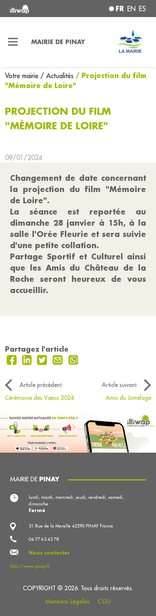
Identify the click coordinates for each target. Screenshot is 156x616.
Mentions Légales (67, 601)
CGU (104, 601)
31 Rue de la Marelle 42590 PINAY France (71, 526)
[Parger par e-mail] (59, 359)
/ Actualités (57, 75)
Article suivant (119, 385)
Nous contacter (49, 553)
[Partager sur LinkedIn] (28, 359)
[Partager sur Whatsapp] (73, 359)
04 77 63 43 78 (44, 539)
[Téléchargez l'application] (78, 431)
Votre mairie (22, 75)
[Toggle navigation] (13, 42)
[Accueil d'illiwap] (35, 8)
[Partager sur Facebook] (12, 359)
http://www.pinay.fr (30, 566)
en (131, 9)
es (142, 9)
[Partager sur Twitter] (43, 359)
